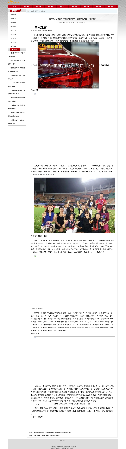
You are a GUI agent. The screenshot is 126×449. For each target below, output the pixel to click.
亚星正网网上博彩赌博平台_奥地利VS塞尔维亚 (47, 435)
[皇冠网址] (13, 2)
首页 (14, 6)
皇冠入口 (62, 6)
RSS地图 (68, 446)
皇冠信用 (86, 6)
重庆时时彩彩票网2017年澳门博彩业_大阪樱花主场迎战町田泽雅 (52, 432)
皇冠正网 (14, 10)
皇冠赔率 (50, 6)
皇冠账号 (34, 65)
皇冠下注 (74, 6)
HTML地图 (73, 446)
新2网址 (73, 448)
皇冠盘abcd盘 (85, 404)
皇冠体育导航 (54, 448)
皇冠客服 (26, 6)
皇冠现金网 (64, 448)
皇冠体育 (59, 448)
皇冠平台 (38, 6)
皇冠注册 (110, 6)
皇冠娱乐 (98, 6)
